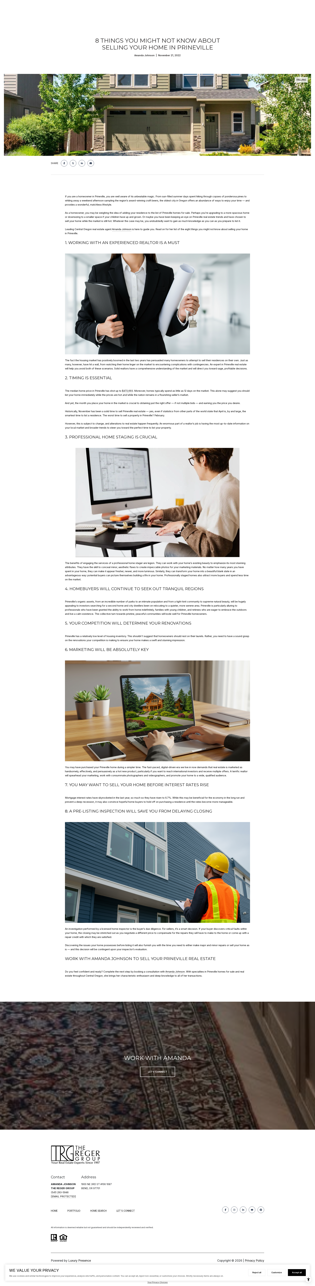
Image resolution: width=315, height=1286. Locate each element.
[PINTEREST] (261, 1210)
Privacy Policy (254, 1260)
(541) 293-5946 (60, 1192)
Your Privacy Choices (157, 1282)
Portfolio (73, 1210)
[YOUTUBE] (252, 1210)
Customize (276, 1272)
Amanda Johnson (121, 229)
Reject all (256, 1272)
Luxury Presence (79, 1260)
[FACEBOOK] (225, 1210)
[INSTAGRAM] (234, 1210)
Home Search (98, 1210)
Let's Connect (125, 1210)
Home (54, 1210)
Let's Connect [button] (157, 1071)
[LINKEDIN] (243, 1210)
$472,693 (127, 390)
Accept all (297, 1272)
